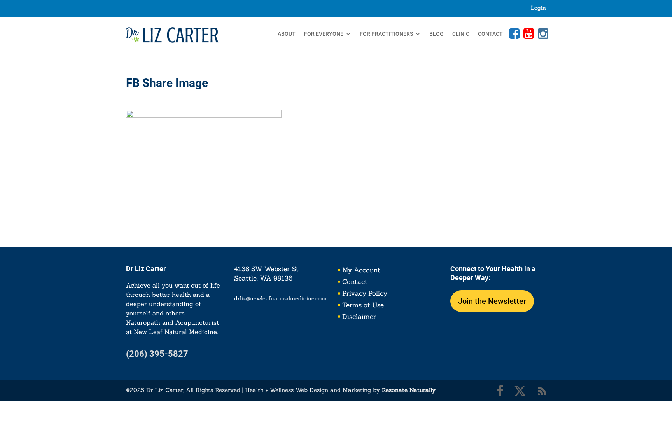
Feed (542, 391)
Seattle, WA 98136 (263, 278)
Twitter (520, 391)
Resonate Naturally (409, 390)
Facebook (513, 33)
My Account (361, 270)
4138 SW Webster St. (267, 269)
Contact (490, 34)
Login (538, 8)
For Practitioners (386, 34)
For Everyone (323, 34)
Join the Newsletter (492, 301)
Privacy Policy (364, 294)
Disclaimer (359, 317)
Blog (436, 34)
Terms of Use (363, 305)
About (287, 34)
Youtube (528, 33)
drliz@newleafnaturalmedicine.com (280, 298)
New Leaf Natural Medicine (175, 332)
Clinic (460, 34)
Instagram (542, 33)
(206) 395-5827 (157, 354)
